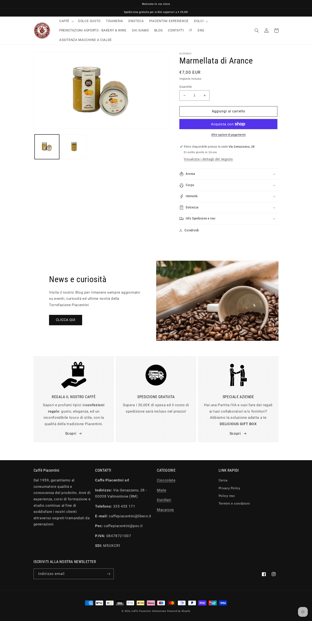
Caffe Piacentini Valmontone (149, 611)
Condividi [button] (191, 230)
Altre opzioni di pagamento (228, 134)
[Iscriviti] (108, 574)
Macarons (165, 510)
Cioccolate (166, 480)
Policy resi (227, 496)
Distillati (164, 500)
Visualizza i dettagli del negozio (208, 159)
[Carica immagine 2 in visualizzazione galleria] (74, 146)
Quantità (185, 86)
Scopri (70, 433)
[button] (65, 21)
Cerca (223, 480)
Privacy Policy (229, 488)
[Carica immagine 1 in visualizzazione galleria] (47, 146)
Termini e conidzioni (234, 503)
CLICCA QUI (66, 320)
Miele (161, 490)
